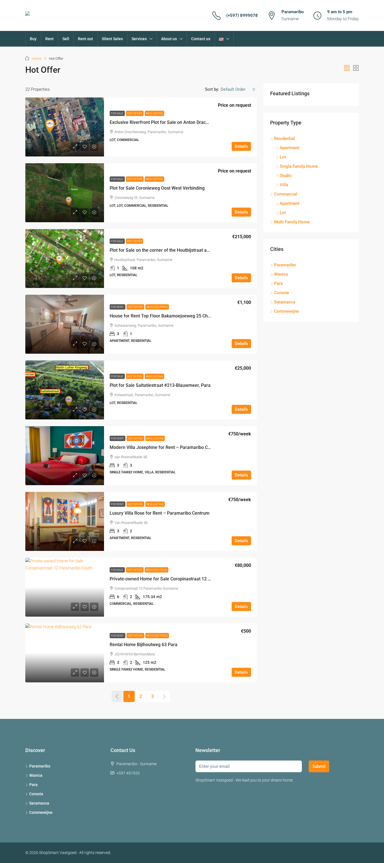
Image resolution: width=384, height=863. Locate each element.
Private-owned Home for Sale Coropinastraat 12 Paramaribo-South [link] (177, 579)
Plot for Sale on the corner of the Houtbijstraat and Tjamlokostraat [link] (176, 250)
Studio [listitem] (286, 175)
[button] (347, 68)
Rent (49, 39)
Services (139, 39)
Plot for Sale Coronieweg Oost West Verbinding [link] (157, 188)
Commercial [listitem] (285, 194)
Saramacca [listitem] (284, 302)
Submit (319, 766)
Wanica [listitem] (281, 274)
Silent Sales (112, 39)
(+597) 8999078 (242, 15)
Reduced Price (157, 306)
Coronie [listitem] (281, 292)
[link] (64, 126)
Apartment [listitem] (289, 147)
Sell (65, 39)
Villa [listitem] (284, 184)
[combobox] (238, 89)
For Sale (117, 113)
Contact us (200, 39)
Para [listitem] (278, 283)
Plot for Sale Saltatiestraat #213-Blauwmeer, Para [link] (160, 385)
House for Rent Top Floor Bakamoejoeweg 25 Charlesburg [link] (168, 316)
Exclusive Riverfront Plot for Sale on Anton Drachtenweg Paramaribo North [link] (185, 122)
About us (169, 39)
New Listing (154, 113)
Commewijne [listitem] (286, 311)
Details (241, 146)
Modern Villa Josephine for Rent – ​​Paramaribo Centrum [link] (166, 447)
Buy (33, 39)
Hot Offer (135, 113)
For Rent (117, 306)
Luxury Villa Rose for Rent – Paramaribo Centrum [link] (159, 513)
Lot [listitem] (283, 157)
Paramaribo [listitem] (285, 264)
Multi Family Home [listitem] (292, 221)
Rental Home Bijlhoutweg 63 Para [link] (143, 644)
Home (37, 58)
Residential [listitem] (284, 138)
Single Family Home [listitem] (299, 166)
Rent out (85, 39)
